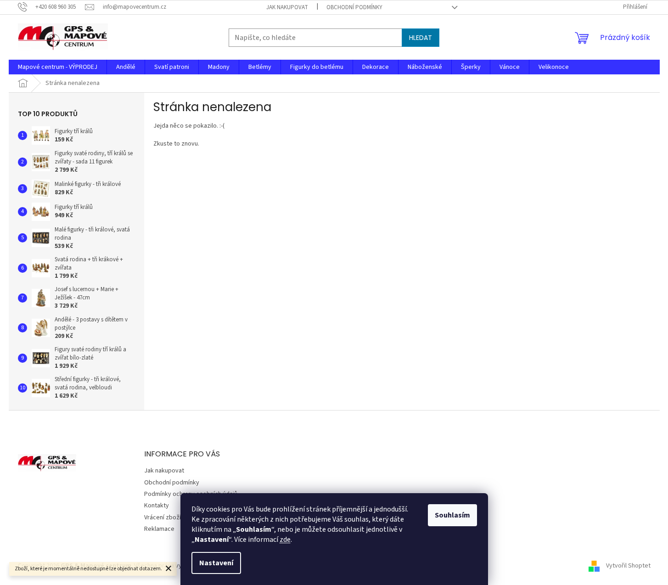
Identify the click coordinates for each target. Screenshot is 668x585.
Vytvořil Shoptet (628, 565)
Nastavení (216, 563)
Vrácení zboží (162, 517)
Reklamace (159, 529)
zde (285, 539)
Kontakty (156, 505)
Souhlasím (452, 515)
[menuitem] (58, 67)
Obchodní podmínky (354, 7)
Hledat (420, 37)
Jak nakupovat (287, 7)
